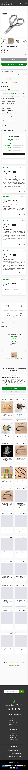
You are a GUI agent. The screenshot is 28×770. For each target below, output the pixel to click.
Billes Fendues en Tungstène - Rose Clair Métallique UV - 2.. (7, 548)
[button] (24, 24)
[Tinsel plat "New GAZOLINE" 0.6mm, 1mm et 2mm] (7, 473)
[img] (6, 167)
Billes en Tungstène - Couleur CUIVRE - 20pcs (7, 573)
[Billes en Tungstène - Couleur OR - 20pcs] (21, 637)
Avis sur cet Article (7, 130)
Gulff (8, 78)
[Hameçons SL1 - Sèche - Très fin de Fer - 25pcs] (21, 613)
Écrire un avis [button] (14, 154)
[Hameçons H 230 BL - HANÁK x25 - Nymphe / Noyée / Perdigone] (21, 428)
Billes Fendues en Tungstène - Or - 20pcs (7, 415)
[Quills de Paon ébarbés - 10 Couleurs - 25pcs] (7, 613)
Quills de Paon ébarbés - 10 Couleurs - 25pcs (7, 621)
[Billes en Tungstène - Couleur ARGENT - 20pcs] (21, 519)
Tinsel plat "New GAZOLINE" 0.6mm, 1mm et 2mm (7, 482)
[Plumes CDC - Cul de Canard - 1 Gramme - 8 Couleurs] (7, 451)
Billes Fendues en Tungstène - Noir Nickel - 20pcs (7, 597)
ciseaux (8, 75)
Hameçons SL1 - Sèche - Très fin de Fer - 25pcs (21, 621)
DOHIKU (17, 532)
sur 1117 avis (14, 338)
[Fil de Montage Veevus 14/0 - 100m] (21, 407)
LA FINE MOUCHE (5, 399)
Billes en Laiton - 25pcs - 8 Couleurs (21, 573)
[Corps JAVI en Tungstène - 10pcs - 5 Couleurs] (7, 637)
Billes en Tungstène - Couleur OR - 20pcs (21, 645)
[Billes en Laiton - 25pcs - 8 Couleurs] (21, 565)
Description (4, 87)
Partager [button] (4, 326)
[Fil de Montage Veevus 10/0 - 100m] (7, 519)
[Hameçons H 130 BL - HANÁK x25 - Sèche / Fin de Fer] (21, 451)
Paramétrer (14, 391)
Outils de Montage (19, 8)
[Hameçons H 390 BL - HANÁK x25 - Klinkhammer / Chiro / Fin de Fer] (14, 355)
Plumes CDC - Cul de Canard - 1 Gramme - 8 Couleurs (7, 459)
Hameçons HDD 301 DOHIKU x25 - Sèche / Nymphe (20, 548)
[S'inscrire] (21, 691)
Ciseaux (11, 71)
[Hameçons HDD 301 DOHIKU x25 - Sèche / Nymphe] (21, 540)
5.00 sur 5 (17, 139)
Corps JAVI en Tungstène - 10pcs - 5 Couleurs (7, 645)
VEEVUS (17, 399)
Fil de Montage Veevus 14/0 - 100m (20, 415)
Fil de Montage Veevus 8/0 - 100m (7, 436)
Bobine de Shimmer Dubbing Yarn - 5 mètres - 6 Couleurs (21, 504)
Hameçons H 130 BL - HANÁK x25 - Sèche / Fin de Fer (21, 459)
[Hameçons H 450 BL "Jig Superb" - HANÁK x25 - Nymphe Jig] (7, 496)
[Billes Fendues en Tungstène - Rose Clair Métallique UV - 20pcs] (7, 540)
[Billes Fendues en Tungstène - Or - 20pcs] (7, 407)
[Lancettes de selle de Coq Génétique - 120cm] (21, 473)
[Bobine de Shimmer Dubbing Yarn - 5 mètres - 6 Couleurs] (21, 496)
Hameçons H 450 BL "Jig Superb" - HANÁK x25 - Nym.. (7, 504)
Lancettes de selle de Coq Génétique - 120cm (21, 481)
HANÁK (17, 443)
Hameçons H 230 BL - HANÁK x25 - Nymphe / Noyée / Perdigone (21, 436)
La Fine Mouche (15, 762)
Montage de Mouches (9, 8)
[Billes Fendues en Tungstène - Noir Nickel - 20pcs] (7, 588)
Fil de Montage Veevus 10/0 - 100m (7, 527)
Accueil (2, 8)
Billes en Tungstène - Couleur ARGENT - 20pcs (21, 527)
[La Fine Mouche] (6, 3)
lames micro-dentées (17, 75)
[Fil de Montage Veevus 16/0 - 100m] (21, 588)
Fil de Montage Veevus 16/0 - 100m (20, 596)
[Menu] (26, 3)
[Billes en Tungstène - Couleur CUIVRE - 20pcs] (7, 565)
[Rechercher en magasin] (20, 3)
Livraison (4, 125)
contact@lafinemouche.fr (16, 753)
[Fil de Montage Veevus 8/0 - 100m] (7, 428)
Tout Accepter (14, 388)
